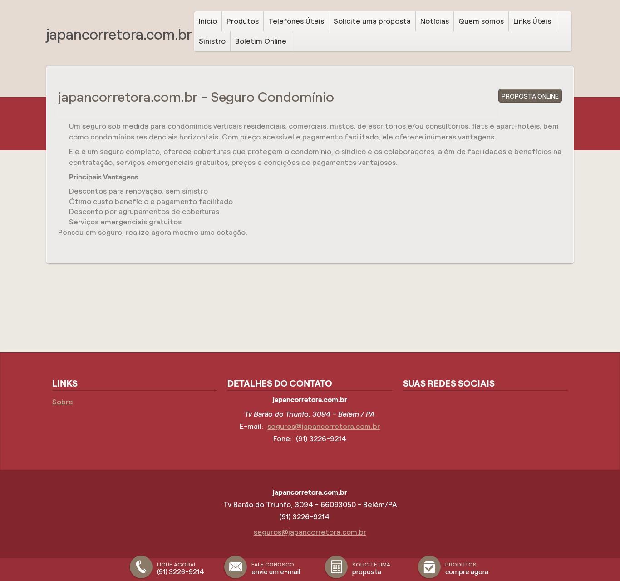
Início (208, 21)
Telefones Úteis (296, 21)
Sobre (62, 402)
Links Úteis (532, 21)
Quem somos (481, 21)
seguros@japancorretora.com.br (323, 426)
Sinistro (212, 41)
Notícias (434, 21)
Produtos (242, 21)
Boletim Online (260, 41)
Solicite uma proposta (372, 21)
